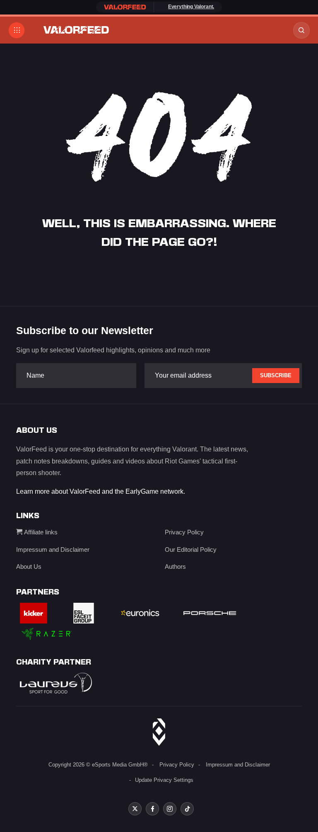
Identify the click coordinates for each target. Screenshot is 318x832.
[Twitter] (135, 808)
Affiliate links (40, 532)
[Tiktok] (187, 808)
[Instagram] (169, 808)
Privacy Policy (184, 532)
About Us (28, 566)
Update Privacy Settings (164, 780)
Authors (175, 566)
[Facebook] (152, 808)
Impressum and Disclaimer (52, 549)
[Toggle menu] (16, 30)
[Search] (301, 30)
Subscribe (276, 375)
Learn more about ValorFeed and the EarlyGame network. (100, 491)
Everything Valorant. (191, 7)
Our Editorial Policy (191, 549)
